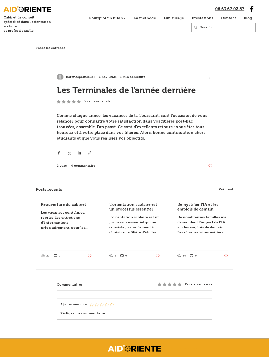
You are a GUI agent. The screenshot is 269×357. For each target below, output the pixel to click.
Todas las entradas (50, 48)
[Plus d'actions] (209, 77)
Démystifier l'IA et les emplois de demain (197, 207)
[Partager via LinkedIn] (79, 153)
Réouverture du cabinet (63, 204)
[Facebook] (252, 9)
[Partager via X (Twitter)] (69, 153)
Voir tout (226, 189)
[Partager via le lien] (90, 153)
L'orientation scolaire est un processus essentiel (133, 207)
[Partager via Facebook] (59, 153)
